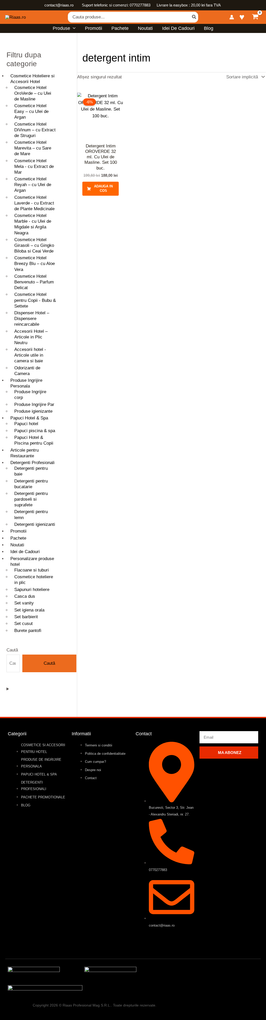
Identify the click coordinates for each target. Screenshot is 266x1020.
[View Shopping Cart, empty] (255, 17)
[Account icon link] (231, 17)
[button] (73, 28)
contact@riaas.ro (59, 5)
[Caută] (194, 17)
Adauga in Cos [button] (103, 188)
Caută (12, 650)
